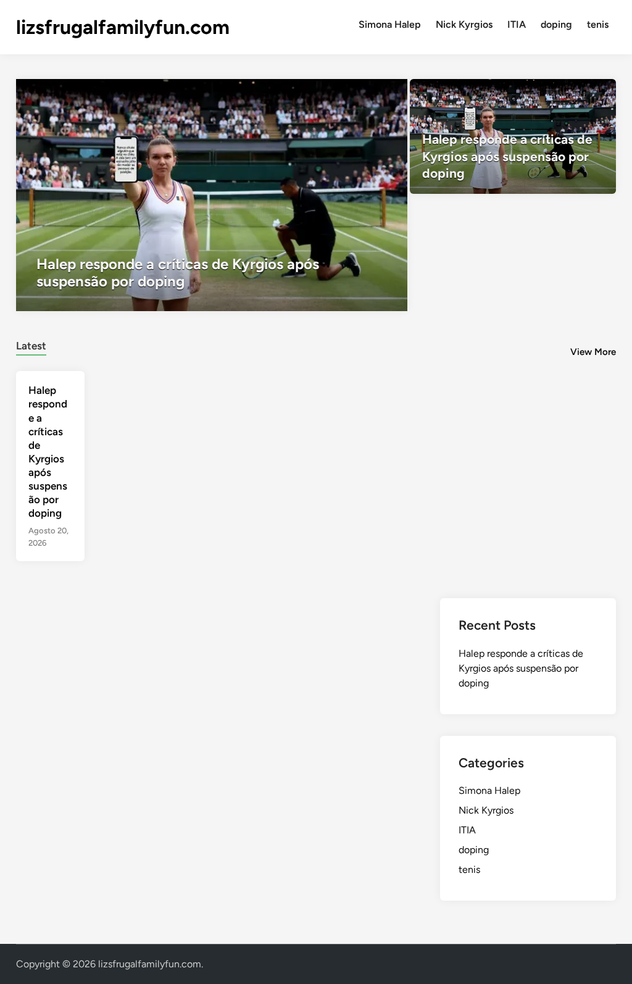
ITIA (516, 24)
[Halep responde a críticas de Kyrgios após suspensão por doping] (212, 195)
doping (556, 24)
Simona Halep (390, 24)
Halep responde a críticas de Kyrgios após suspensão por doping (521, 668)
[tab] (31, 344)
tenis (598, 24)
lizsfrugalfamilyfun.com (123, 27)
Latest (31, 346)
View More (593, 351)
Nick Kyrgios (464, 24)
